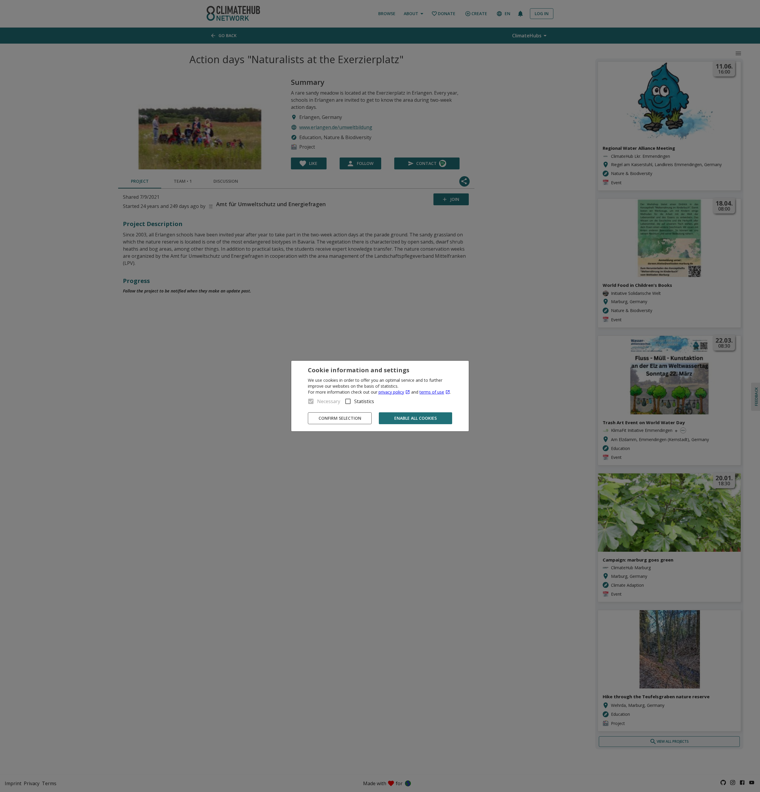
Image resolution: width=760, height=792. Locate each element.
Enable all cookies (415, 418)
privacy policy (391, 392)
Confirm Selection (340, 418)
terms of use (431, 392)
